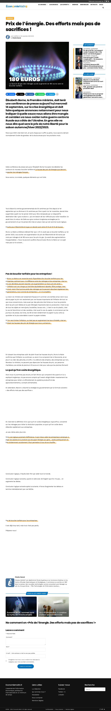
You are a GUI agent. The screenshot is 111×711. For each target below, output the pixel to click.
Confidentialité (49, 709)
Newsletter (35, 695)
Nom (7, 646)
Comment (9, 637)
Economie (42, 5)
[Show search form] (103, 7)
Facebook (61, 689)
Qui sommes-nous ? (39, 692)
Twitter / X (61, 692)
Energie (75, 5)
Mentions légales (37, 700)
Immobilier (84, 5)
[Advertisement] (37, 151)
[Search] (103, 689)
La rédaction (36, 689)
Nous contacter (37, 697)
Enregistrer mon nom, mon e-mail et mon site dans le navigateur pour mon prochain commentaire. (23, 660)
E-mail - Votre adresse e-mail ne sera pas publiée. (20, 653)
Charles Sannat (20, 577)
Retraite (94, 5)
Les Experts (64, 5)
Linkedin (61, 695)
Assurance (53, 5)
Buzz (101, 5)
